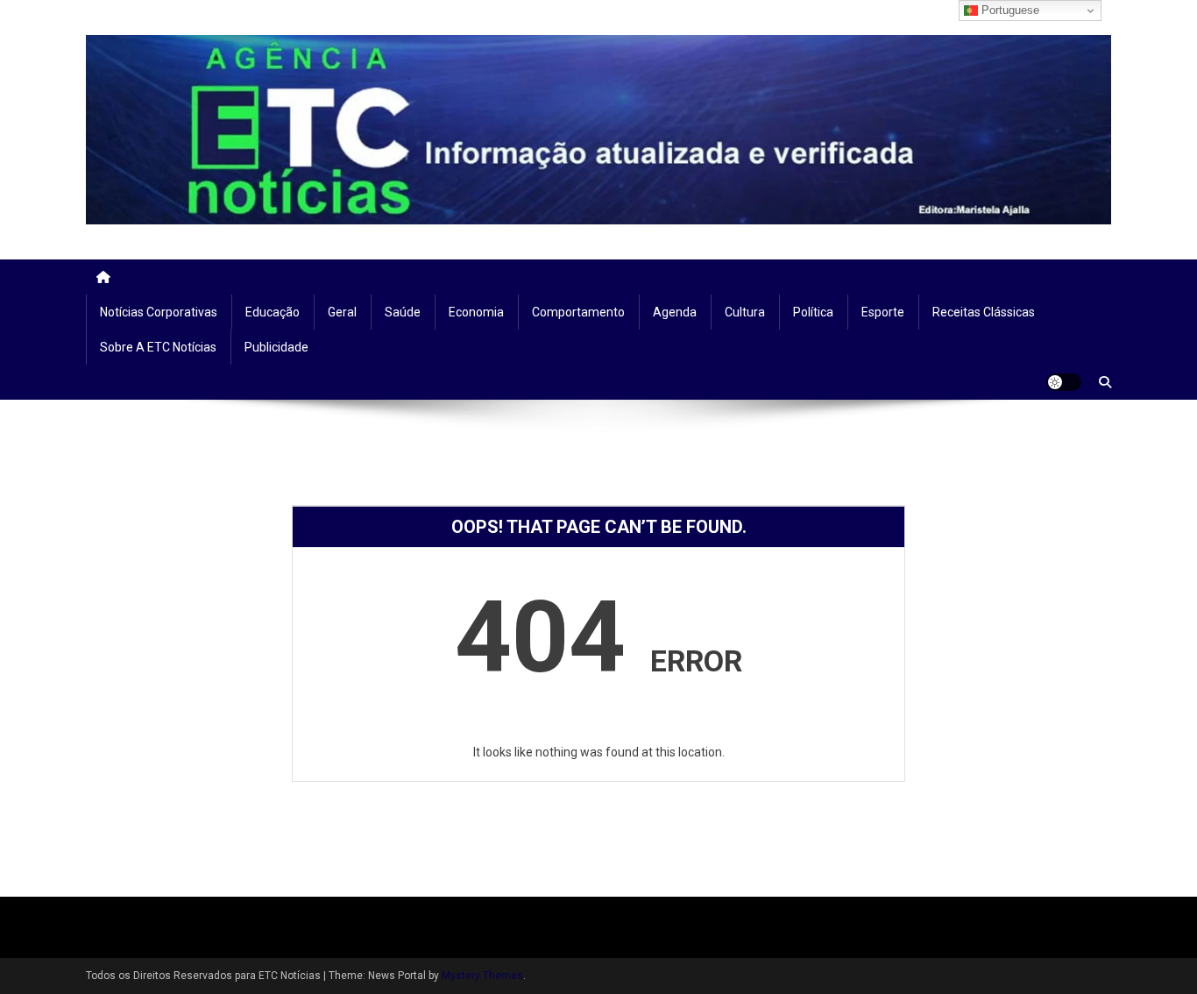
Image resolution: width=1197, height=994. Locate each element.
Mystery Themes (482, 975)
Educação (272, 312)
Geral (342, 312)
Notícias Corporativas (158, 312)
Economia (476, 312)
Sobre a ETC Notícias (158, 347)
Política (813, 312)
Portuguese (1008, 10)
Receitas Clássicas (983, 312)
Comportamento (578, 312)
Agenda (675, 312)
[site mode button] (1063, 382)
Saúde (403, 312)
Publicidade (276, 347)
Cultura (745, 312)
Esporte (882, 312)
